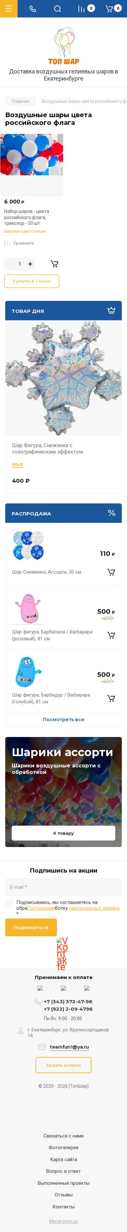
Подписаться (31, 927)
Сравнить (23, 243)
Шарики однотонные (25, 231)
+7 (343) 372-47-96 (68, 1001)
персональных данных (94, 908)
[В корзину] (111, 572)
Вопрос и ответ (63, 1171)
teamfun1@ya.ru (69, 1047)
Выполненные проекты (64, 1183)
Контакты (63, 1207)
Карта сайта (63, 1159)
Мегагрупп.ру (63, 1221)
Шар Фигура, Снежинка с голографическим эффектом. (48, 448)
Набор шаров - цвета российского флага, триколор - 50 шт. (26, 217)
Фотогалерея (63, 1147)
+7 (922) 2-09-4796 (68, 1009)
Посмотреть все (63, 719)
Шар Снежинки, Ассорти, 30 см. (47, 572)
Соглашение (41, 908)
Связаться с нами (64, 1136)
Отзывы (64, 1195)
